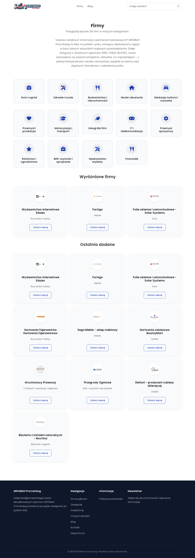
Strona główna (79, 499)
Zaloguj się (76, 504)
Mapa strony (78, 533)
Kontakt (75, 527)
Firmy (80, 6)
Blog (90, 6)
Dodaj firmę (77, 510)
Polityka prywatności (111, 499)
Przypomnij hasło (80, 516)
